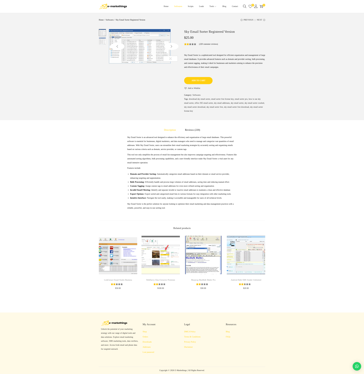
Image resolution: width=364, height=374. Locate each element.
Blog (228, 332)
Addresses (147, 347)
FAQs (228, 337)
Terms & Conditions (192, 337)
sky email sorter (237, 103)
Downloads (147, 342)
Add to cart (198, 80)
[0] (250, 6)
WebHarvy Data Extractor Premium (160, 280)
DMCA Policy (190, 332)
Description (170, 129)
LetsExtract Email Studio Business (118, 280)
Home (101, 20)
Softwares (110, 20)
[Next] (171, 46)
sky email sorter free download (236, 107)
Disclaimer (188, 347)
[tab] (170, 130)
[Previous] (117, 46)
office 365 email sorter (204, 103)
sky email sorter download (194, 107)
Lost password (148, 352)
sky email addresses (222, 103)
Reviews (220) (192, 129)
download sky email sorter (199, 99)
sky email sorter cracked (254, 103)
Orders (145, 337)
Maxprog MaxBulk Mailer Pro (203, 280)
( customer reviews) (208, 44)
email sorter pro (241, 99)
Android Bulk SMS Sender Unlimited (246, 280)
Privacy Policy (190, 342)
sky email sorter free (214, 107)
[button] (192, 88)
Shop (145, 332)
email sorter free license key (222, 99)
